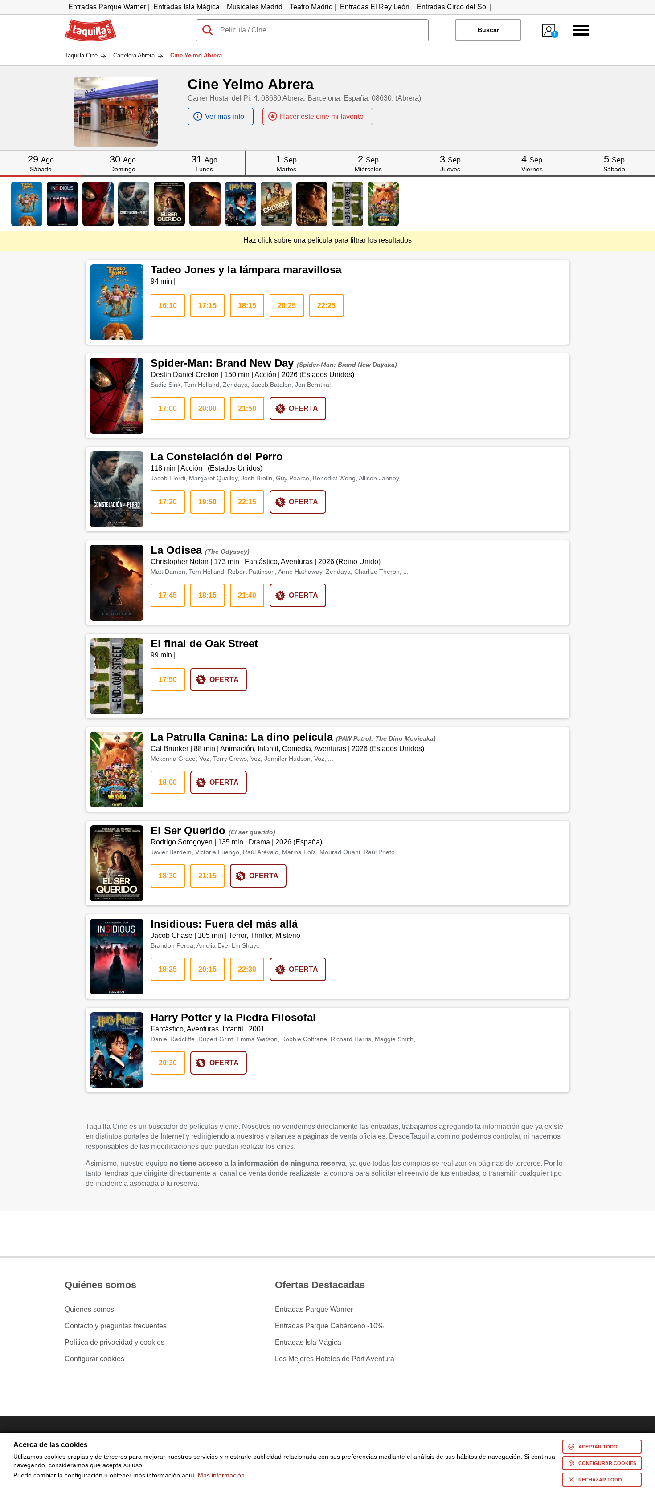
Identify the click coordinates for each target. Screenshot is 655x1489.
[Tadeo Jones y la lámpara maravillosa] (27, 203)
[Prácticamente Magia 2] (312, 203)
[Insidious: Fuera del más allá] (62, 203)
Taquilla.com (85, 22)
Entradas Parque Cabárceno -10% (329, 1326)
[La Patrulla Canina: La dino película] (383, 203)
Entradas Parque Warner (107, 7)
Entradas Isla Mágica (186, 7)
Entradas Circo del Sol (452, 7)
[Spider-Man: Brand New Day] (98, 203)
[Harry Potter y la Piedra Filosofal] (241, 203)
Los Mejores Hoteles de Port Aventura (334, 1359)
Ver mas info (224, 116)
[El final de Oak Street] (347, 203)
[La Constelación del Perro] (134, 203)
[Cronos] (276, 203)
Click (41, 154)
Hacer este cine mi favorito (322, 116)
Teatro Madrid (311, 7)
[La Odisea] (205, 203)
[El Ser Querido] (169, 203)
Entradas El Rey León (374, 7)
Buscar (488, 29)
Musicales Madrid (254, 7)
